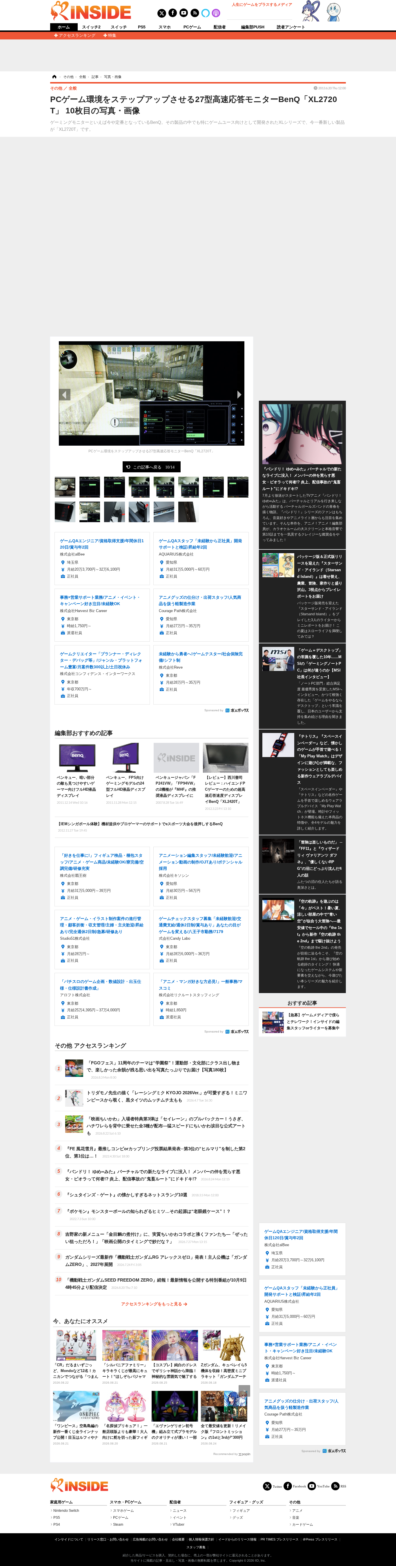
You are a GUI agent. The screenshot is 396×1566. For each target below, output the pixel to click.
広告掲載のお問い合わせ (150, 1539)
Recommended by (225, 1454)
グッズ (237, 1518)
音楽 (295, 1518)
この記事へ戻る (154, 467)
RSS (343, 1486)
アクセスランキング (77, 35)
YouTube (323, 1486)
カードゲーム (302, 1525)
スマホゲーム (123, 1511)
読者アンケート (291, 27)
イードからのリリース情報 (237, 1539)
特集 (112, 35)
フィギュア (241, 1511)
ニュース (180, 1511)
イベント (180, 1518)
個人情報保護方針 (201, 1539)
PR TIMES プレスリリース (280, 1539)
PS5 (142, 27)
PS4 (56, 1525)
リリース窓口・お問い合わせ (108, 1539)
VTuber (178, 1525)
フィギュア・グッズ (246, 1502)
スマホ (165, 27)
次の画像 (238, 394)
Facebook (299, 1486)
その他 (294, 1502)
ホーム (64, 27)
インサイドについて (69, 1539)
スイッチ (119, 27)
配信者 (220, 27)
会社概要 (178, 1539)
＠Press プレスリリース (320, 1539)
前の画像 (64, 394)
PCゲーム (192, 27)
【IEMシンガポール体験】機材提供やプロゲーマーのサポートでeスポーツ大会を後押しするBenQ (140, 827)
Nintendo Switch (66, 1511)
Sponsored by (213, 710)
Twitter (277, 1486)
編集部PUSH (252, 27)
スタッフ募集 (196, 1547)
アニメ (297, 1511)
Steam (118, 1525)
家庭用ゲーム (61, 1502)
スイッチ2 (91, 27)
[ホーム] (54, 77)
